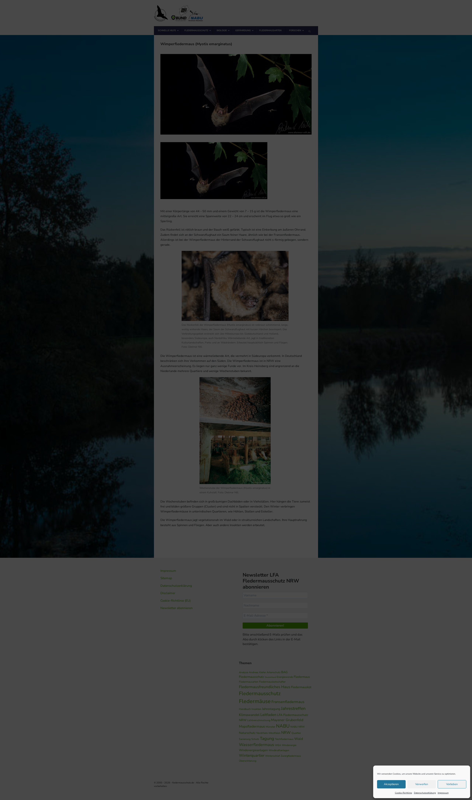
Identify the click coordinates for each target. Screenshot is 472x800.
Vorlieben (452, 784)
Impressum (443, 792)
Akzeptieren (391, 784)
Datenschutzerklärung (425, 792)
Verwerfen (421, 784)
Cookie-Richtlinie (403, 792)
